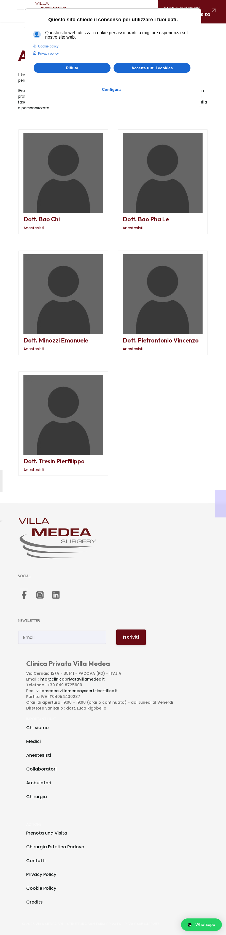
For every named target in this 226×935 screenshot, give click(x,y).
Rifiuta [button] (72, 68)
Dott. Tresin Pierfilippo (54, 461)
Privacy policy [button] (48, 53)
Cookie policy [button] (48, 46)
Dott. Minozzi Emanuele (55, 340)
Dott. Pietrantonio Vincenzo (161, 340)
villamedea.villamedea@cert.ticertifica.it (77, 691)
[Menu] (20, 11)
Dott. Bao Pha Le (146, 219)
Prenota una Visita (46, 833)
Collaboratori (41, 769)
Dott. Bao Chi (41, 219)
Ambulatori (38, 783)
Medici (33, 741)
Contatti (35, 860)
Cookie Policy (41, 888)
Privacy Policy (41, 874)
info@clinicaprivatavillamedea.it (72, 679)
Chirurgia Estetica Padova (55, 847)
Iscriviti (131, 637)
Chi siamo (37, 727)
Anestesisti (33, 228)
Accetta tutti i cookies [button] (152, 68)
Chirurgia (36, 796)
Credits (34, 902)
